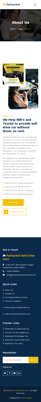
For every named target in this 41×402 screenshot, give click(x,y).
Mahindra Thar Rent (14, 343)
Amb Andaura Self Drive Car (17, 307)
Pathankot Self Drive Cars (17, 390)
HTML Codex (26, 398)
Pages (20, 29)
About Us (9, 290)
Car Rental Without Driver (16, 297)
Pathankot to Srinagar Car (16, 336)
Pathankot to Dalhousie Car (17, 329)
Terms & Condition (13, 301)
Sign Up (33, 360)
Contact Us (10, 294)
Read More (13, 202)
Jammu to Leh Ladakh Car (17, 332)
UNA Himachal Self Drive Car (17, 314)
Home (12, 29)
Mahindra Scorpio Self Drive (17, 340)
